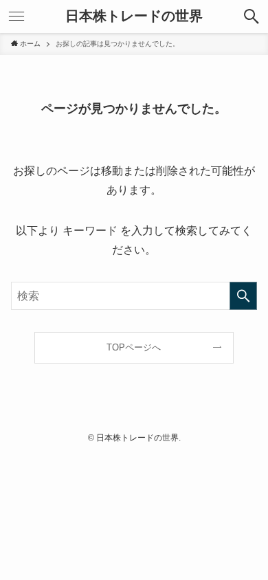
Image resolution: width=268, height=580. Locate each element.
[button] (251, 16)
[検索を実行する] (243, 296)
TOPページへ (134, 347)
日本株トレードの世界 (134, 16)
